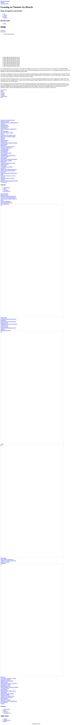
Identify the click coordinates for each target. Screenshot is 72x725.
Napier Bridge (4, 692)
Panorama (3, 677)
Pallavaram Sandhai (5, 694)
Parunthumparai (4, 151)
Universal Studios (4, 149)
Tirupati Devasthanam (5, 201)
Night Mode (3, 320)
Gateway (3, 703)
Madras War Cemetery (6, 699)
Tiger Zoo (3, 179)
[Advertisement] (36, 46)
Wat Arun (3, 139)
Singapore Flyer (4, 127)
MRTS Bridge (4, 317)
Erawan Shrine (4, 182)
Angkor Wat (3, 168)
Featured (5, 17)
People (4, 16)
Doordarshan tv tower (5, 686)
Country (5, 15)
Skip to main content (5, 1)
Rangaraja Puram (4, 195)
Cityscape (3, 177)
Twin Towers (3, 165)
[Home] (2, 2)
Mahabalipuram (6, 720)
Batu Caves (3, 172)
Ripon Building (4, 689)
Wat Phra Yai (3, 161)
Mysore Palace (4, 141)
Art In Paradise (4, 154)
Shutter (5, 721)
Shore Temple (4, 158)
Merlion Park (3, 145)
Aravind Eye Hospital (5, 679)
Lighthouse (3, 563)
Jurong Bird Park (4, 125)
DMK (2, 91)
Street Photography (5, 203)
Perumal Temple (4, 322)
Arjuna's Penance (4, 326)
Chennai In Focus (4, 3)
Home (4, 23)
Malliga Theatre (4, 682)
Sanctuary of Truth (5, 121)
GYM (2, 444)
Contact (5, 718)
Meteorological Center (5, 330)
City (4, 13)
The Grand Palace (5, 131)
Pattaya (2, 134)
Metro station (3, 558)
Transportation (4, 96)
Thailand (2, 93)
